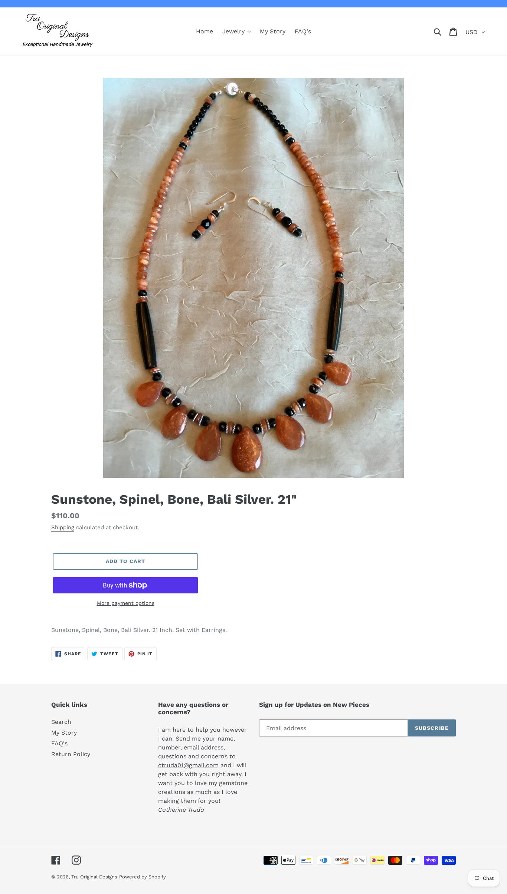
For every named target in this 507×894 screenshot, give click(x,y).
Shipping (62, 527)
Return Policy (70, 754)
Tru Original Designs (94, 877)
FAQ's (59, 743)
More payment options (125, 603)
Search (61, 721)
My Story (64, 732)
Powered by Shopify (142, 877)
